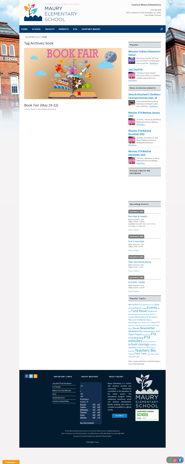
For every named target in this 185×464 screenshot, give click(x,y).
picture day (146, 335)
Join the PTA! (135, 69)
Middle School (142, 325)
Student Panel (140, 347)
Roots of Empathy (148, 342)
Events (152, 307)
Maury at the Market (137, 319)
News (136, 328)
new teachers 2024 (151, 331)
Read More (119, 416)
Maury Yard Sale (133, 325)
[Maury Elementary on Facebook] (27, 376)
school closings (138, 344)
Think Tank (140, 353)
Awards (145, 305)
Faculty (49, 29)
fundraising (132, 314)
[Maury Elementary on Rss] (35, 376)
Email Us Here (106, 436)
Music (130, 329)
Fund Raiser (139, 311)
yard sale (135, 356)
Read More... (154, 63)
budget (144, 308)
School (36, 29)
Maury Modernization (144, 322)
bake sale (151, 305)
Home (24, 29)
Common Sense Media (60, 401)
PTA (75, 29)
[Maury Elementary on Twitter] (31, 376)
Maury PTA (155, 322)
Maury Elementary (49, 109)
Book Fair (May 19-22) (41, 105)
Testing (131, 354)
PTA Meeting (135, 338)
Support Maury (91, 29)
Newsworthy (135, 331)
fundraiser (152, 311)
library (138, 317)
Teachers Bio (145, 350)
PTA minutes (139, 339)
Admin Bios (133, 304)
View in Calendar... (134, 230)
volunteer (150, 354)
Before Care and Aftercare (61, 390)
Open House (135, 334)
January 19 (140, 314)
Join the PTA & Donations (61, 383)
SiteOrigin (90, 442)
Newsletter (147, 328)
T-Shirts (148, 347)
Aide (140, 305)
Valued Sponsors (58, 398)
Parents (64, 29)
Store (54, 394)
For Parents (56, 387)
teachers (131, 351)
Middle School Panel (153, 325)
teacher (153, 347)
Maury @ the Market (149, 317)
